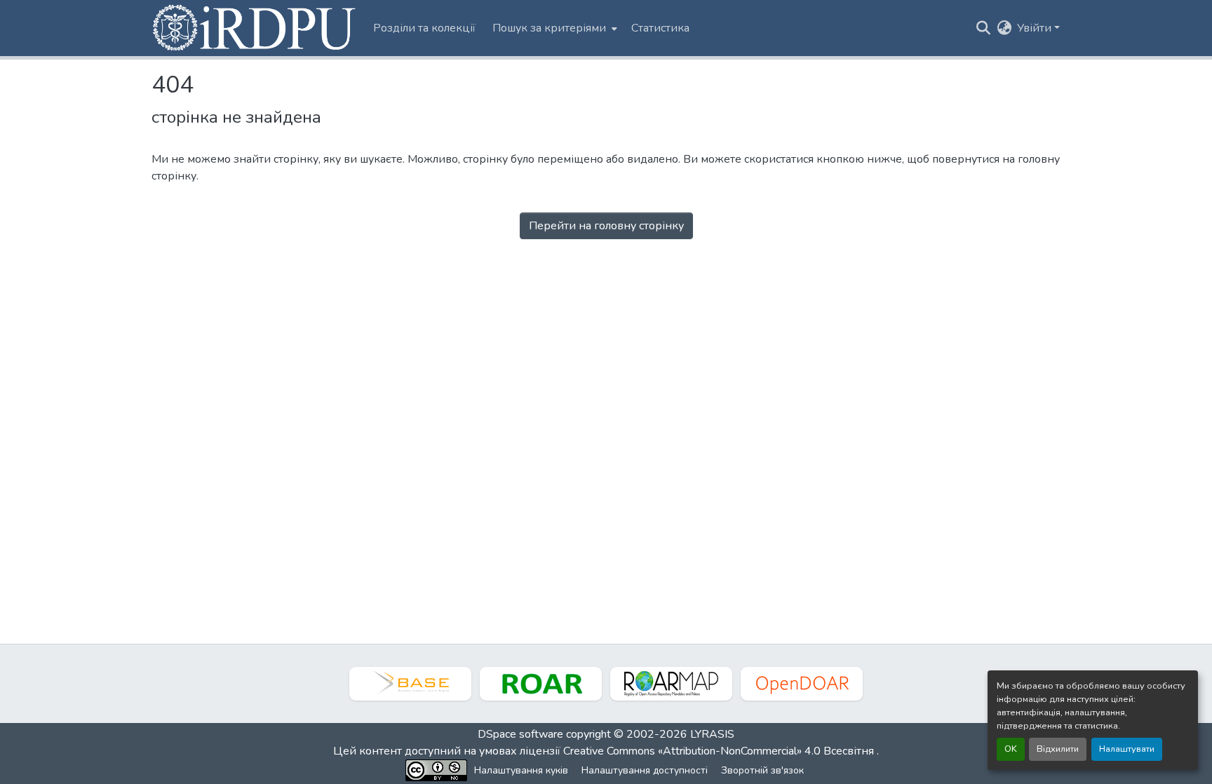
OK (1010, 749)
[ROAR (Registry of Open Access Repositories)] (541, 684)
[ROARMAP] (671, 684)
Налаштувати (1126, 749)
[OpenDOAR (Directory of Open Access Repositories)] (802, 684)
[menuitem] (553, 28)
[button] (255, 28)
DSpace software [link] (520, 734)
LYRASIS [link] (712, 734)
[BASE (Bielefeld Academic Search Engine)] (410, 684)
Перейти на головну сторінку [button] (606, 226)
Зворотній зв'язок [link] (762, 770)
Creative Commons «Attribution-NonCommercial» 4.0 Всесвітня (720, 751)
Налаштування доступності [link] (644, 770)
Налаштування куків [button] (521, 770)
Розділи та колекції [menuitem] (424, 28)
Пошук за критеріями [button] (549, 28)
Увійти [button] (1035, 28)
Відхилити (1058, 749)
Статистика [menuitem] (660, 28)
